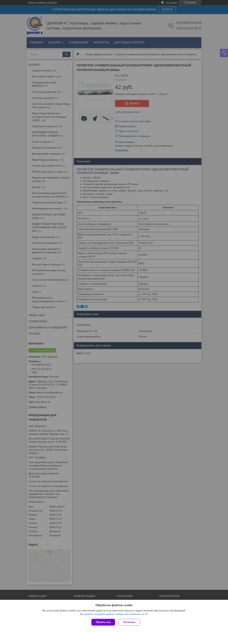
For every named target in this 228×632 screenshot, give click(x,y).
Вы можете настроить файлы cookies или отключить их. (112, 614)
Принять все (103, 622)
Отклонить (129, 622)
